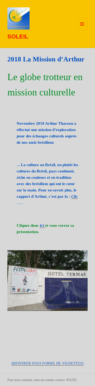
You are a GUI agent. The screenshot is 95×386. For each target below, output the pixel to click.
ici (42, 225)
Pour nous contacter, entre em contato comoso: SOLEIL (42, 380)
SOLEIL (17, 36)
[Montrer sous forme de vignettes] (48, 363)
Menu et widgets (82, 29)
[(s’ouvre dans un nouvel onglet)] (44, 225)
